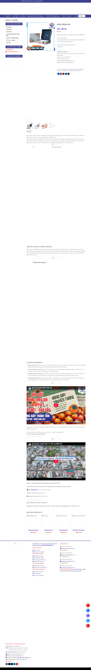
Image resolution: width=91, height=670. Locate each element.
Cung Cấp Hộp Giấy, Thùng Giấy (35, 16)
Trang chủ (8, 20)
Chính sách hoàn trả (39, 561)
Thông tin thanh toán (39, 552)
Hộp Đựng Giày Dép (33, 530)
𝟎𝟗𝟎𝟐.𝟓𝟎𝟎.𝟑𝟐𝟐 (34, 489)
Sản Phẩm (22, 16)
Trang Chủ (8, 16)
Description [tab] (29, 132)
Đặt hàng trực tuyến (39, 558)
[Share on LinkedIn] (66, 74)
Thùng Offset (78, 70)
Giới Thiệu (15, 16)
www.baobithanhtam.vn (17, 655)
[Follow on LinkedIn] (14, 664)
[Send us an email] (12, 664)
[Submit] (84, 16)
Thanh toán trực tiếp (39, 565)
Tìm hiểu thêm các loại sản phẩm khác (36, 434)
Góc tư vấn (37, 550)
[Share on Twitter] (61, 74)
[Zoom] (28, 120)
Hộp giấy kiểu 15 (63, 530)
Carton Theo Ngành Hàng (52, 16)
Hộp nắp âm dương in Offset (78, 530)
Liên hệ (61, 29)
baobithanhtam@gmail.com (68, 548)
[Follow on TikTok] (9, 664)
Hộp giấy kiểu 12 (48, 530)
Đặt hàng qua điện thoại (40, 559)
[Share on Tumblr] (68, 74)
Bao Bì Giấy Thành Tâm (24, 657)
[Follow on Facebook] (7, 664)
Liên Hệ (76, 16)
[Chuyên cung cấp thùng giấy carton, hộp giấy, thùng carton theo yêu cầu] (45, 9)
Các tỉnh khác (37, 573)
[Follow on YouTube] (17, 664)
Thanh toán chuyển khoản (40, 567)
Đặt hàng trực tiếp (38, 556)
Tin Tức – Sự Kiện (66, 16)
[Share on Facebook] (58, 74)
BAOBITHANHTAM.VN (48, 545)
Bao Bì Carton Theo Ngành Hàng (69, 69)
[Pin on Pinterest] (63, 74)
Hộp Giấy (73, 70)
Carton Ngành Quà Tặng (65, 70)
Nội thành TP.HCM (38, 571)
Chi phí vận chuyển (39, 575)
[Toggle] (21, 35)
